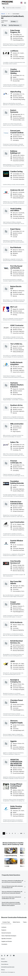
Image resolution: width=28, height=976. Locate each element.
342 (21, 833)
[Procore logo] (7, 2)
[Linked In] (1, 955)
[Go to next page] (24, 833)
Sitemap (3, 969)
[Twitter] (7, 955)
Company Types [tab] (6, 922)
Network (5, 4)
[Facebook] (4, 955)
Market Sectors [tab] (16, 922)
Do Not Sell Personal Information (7, 967)
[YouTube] (13, 955)
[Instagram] (10, 955)
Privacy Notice (4, 961)
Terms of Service (4, 964)
